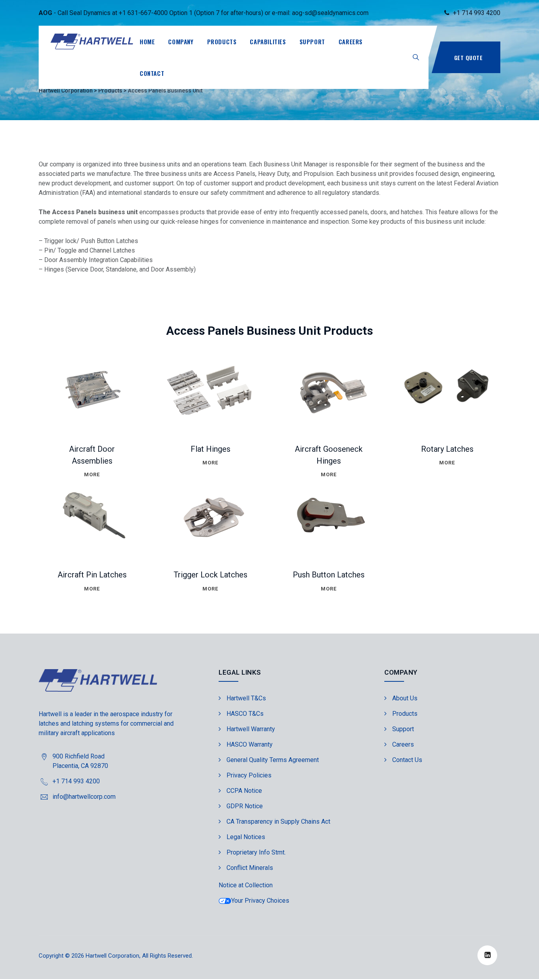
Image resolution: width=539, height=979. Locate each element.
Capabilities (268, 41)
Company (180, 41)
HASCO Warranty (249, 744)
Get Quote (468, 57)
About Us (404, 698)
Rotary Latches (447, 449)
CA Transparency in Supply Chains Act (278, 821)
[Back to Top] (522, 966)
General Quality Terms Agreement (272, 760)
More (92, 474)
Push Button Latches (329, 574)
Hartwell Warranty (250, 729)
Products (222, 41)
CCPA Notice (244, 790)
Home (147, 41)
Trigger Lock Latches (210, 574)
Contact (152, 73)
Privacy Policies (248, 775)
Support (312, 41)
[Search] (416, 57)
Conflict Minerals (249, 867)
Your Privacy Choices (260, 900)
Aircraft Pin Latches (92, 574)
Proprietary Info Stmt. (256, 852)
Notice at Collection (246, 885)
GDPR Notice (244, 806)
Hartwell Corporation (112, 955)
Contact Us (407, 760)
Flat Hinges (210, 449)
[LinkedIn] (487, 955)
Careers (351, 41)
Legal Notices (245, 837)
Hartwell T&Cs (246, 698)
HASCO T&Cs (245, 713)
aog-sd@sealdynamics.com (330, 13)
